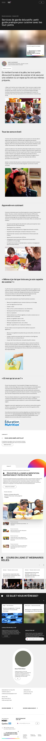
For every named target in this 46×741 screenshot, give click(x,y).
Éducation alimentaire (6, 16)
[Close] (18, 731)
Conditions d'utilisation (25, 735)
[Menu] (3, 2)
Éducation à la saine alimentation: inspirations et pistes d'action (34, 52)
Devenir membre (6, 708)
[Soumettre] (42, 639)
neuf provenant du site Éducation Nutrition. (23, 413)
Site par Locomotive (25, 737)
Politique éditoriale (39, 735)
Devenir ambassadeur (29, 708)
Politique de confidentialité (33, 735)
